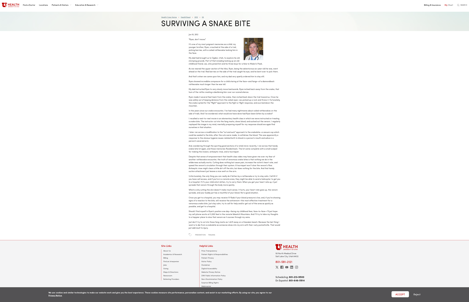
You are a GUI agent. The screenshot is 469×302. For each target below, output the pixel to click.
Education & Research (85, 5)
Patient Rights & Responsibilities (214, 254)
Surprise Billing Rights (210, 282)
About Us (167, 251)
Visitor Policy (206, 261)
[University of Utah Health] (10, 5)
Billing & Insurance (432, 5)
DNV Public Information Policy (213, 275)
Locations (43, 5)
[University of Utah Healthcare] (292, 247)
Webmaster (206, 286)
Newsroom (167, 275)
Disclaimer (205, 265)
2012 (196, 17)
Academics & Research (172, 254)
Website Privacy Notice (210, 272)
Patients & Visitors (60, 5)
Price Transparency (209, 251)
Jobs (165, 265)
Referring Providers (171, 279)
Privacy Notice (55, 295)
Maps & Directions (170, 272)
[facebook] (281, 267)
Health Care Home (169, 17)
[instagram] (296, 267)
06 (203, 17)
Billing (165, 258)
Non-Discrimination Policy (211, 279)
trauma (211, 235)
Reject (417, 294)
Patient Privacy (207, 258)
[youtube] (286, 267)
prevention (200, 235)
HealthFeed (185, 17)
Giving (165, 268)
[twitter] (277, 267)
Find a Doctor (29, 5)
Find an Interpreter (171, 261)
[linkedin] (291, 267)
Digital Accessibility (209, 268)
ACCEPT (400, 294)
